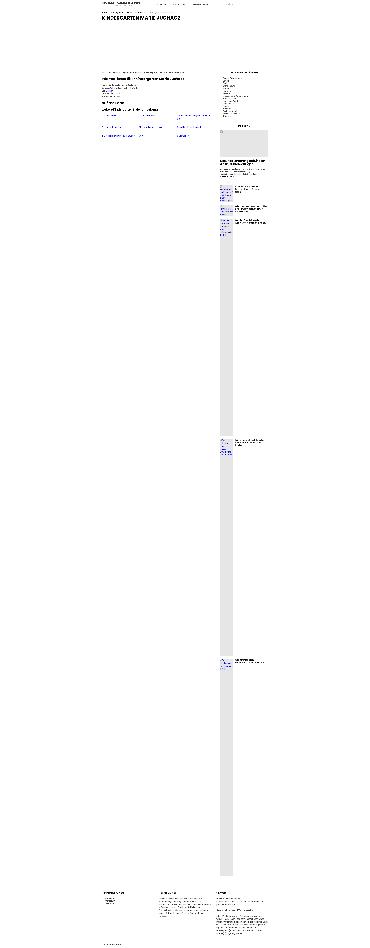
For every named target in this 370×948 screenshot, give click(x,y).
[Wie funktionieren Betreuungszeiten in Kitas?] (226, 767)
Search (265, 5)
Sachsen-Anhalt (230, 111)
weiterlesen (227, 176)
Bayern (226, 81)
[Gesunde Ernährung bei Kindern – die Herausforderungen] (244, 143)
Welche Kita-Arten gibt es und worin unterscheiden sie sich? (251, 221)
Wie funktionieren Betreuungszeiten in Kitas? (249, 661)
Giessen (109, 91)
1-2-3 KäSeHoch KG (148, 115)
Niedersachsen (229, 98)
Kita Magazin (200, 4)
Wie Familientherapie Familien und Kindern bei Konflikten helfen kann (251, 209)
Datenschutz (110, 903)
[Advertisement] (185, 49)
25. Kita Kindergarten (111, 127)
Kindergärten (181, 4)
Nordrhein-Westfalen (232, 101)
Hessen (226, 93)
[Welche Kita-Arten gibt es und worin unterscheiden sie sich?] (226, 327)
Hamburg (227, 91)
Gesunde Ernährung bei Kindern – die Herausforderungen (244, 162)
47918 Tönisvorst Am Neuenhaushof (118, 136)
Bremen (226, 88)
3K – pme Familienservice (150, 127)
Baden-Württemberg (232, 78)
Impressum (110, 901)
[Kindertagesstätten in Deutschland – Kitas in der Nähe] (226, 193)
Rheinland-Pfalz (230, 103)
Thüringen (227, 116)
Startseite (163, 4)
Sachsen (227, 108)
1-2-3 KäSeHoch (109, 115)
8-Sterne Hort (183, 136)
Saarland (227, 106)
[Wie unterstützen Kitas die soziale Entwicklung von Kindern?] (226, 547)
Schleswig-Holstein (231, 114)
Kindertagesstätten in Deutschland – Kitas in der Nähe (249, 189)
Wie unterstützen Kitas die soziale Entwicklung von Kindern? (249, 443)
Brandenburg (229, 86)
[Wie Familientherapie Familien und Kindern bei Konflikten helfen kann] (226, 210)
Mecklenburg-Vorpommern (235, 96)
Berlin (225, 83)
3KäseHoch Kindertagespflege (190, 127)
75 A (141, 136)
